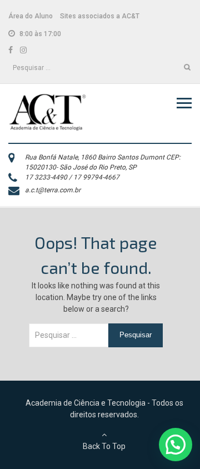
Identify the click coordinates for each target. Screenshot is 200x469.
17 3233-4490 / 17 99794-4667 (72, 177)
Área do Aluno (30, 16)
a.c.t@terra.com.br (53, 190)
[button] (175, 444)
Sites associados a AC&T (99, 16)
